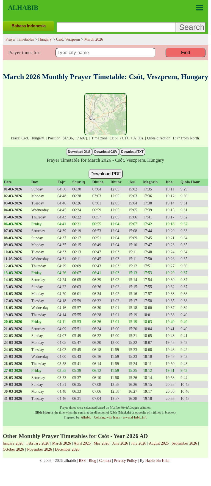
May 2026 (101, 443)
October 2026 (13, 449)
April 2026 (82, 443)
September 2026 (184, 443)
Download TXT (132, 152)
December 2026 (67, 449)
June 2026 (120, 443)
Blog (92, 460)
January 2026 (13, 443)
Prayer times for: (24, 52)
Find (185, 52)
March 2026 (61, 443)
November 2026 (39, 449)
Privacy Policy (125, 460)
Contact (105, 460)
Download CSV (105, 152)
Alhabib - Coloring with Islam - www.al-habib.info (114, 417)
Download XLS (79, 152)
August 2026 (159, 443)
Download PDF (105, 173)
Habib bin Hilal (157, 460)
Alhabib (23, 7)
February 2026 (37, 443)
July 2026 (138, 443)
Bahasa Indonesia (29, 25)
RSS (82, 460)
